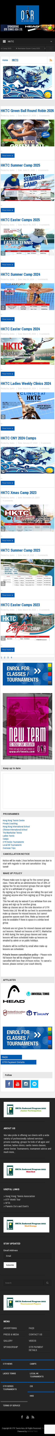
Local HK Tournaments (12, 845)
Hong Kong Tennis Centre (14, 820)
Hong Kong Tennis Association (20, 1196)
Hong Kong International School (16, 826)
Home (5, 60)
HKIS (32, 1395)
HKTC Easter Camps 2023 (20, 605)
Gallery (8, 1340)
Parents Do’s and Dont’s (17, 1206)
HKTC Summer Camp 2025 (20, 165)
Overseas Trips (9, 848)
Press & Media (11, 1334)
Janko (12, 116)
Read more (6, 155)
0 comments (44, 116)
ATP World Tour (12, 1199)
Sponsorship (11, 1347)
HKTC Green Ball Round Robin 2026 (27, 110)
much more (9, 1152)
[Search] (47, 1283)
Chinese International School (15, 829)
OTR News (7, 1363)
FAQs (31, 1328)
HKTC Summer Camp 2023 (20, 550)
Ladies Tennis (8, 835)
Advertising (10, 1328)
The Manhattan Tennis (12, 832)
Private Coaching (10, 823)
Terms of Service (11, 1405)
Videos (32, 1340)
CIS (31, 1386)
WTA (7, 1203)
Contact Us (35, 1334)
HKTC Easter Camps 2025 (37, 48)
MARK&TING (32, 1431)
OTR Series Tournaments (13, 842)
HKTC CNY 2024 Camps (18, 438)
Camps (6, 838)
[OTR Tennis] (27, 14)
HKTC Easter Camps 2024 (20, 329)
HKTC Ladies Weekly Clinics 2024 (26, 383)
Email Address (11, 1250)
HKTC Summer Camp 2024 (20, 274)
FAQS (5, 1057)
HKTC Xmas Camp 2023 (18, 492)
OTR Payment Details (13, 1062)
